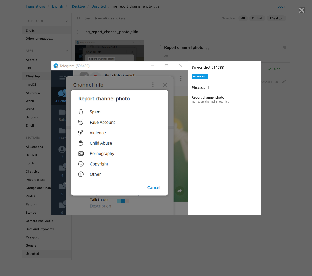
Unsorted (199, 76)
